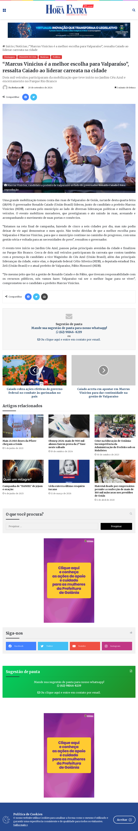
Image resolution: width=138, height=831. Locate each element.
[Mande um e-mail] (23, 87)
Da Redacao (15, 87)
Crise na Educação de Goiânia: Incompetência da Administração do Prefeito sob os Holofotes (115, 445)
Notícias (21, 46)
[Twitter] (33, 97)
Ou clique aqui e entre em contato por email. (70, 339)
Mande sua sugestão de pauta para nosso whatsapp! (69, 330)
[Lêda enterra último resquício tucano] (68, 471)
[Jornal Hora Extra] (69, 10)
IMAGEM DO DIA (27, 57)
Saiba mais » (20, 824)
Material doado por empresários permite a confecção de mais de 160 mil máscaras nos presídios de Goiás (114, 491)
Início (9, 46)
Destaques (9, 57)
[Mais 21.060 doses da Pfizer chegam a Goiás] (23, 426)
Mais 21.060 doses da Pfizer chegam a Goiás (19, 442)
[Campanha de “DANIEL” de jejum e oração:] (23, 471)
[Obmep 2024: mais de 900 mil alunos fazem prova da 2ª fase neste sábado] (68, 426)
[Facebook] (25, 97)
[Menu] (4, 11)
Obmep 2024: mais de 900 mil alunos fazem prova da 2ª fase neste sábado (66, 444)
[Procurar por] (133, 11)
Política (56, 57)
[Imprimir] (44, 296)
